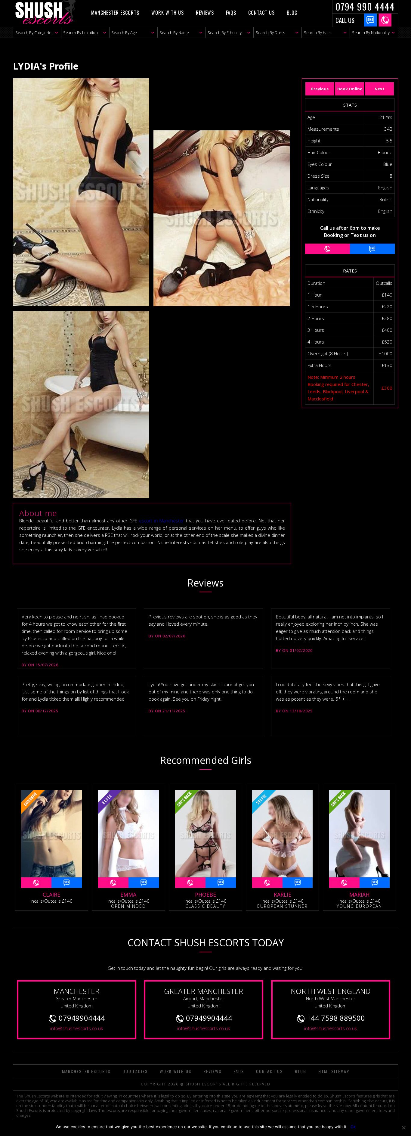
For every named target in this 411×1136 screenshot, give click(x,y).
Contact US (261, 12)
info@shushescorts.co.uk (76, 1028)
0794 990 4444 (365, 6)
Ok (353, 1126)
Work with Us (167, 12)
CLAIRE (51, 894)
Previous (320, 89)
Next (380, 89)
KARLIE (282, 894)
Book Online (349, 89)
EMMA (128, 894)
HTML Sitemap (333, 1071)
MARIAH (359, 894)
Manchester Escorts (115, 12)
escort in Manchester (161, 521)
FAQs (231, 12)
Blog (292, 12)
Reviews (205, 12)
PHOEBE (205, 894)
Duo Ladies (135, 1071)
